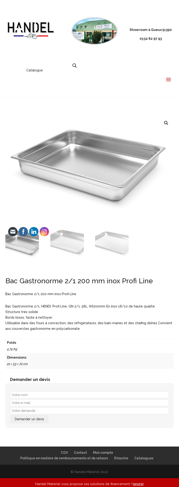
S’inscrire (121, 458)
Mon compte (103, 452)
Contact (80, 452)
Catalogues (143, 458)
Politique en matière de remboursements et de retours (64, 458)
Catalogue (34, 70)
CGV (64, 452)
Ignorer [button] (138, 484)
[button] (166, 123)
